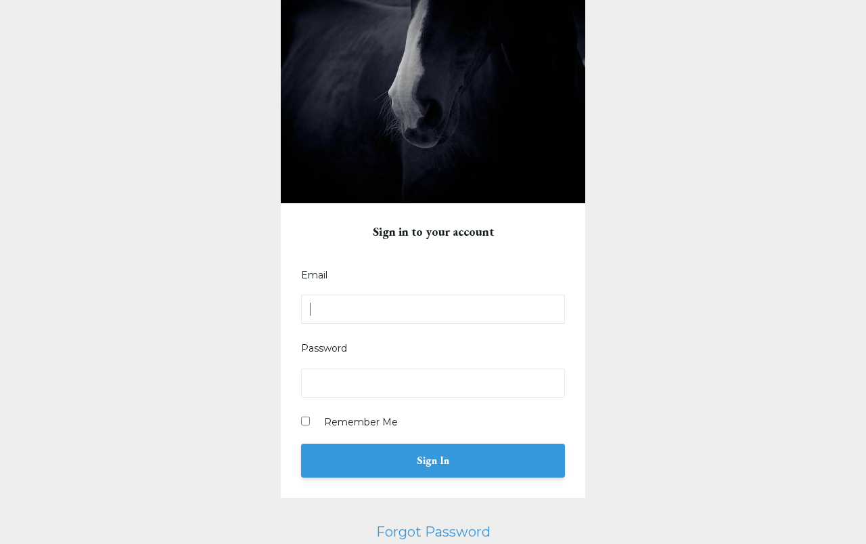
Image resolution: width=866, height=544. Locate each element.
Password (324, 348)
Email (314, 275)
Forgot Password (433, 532)
